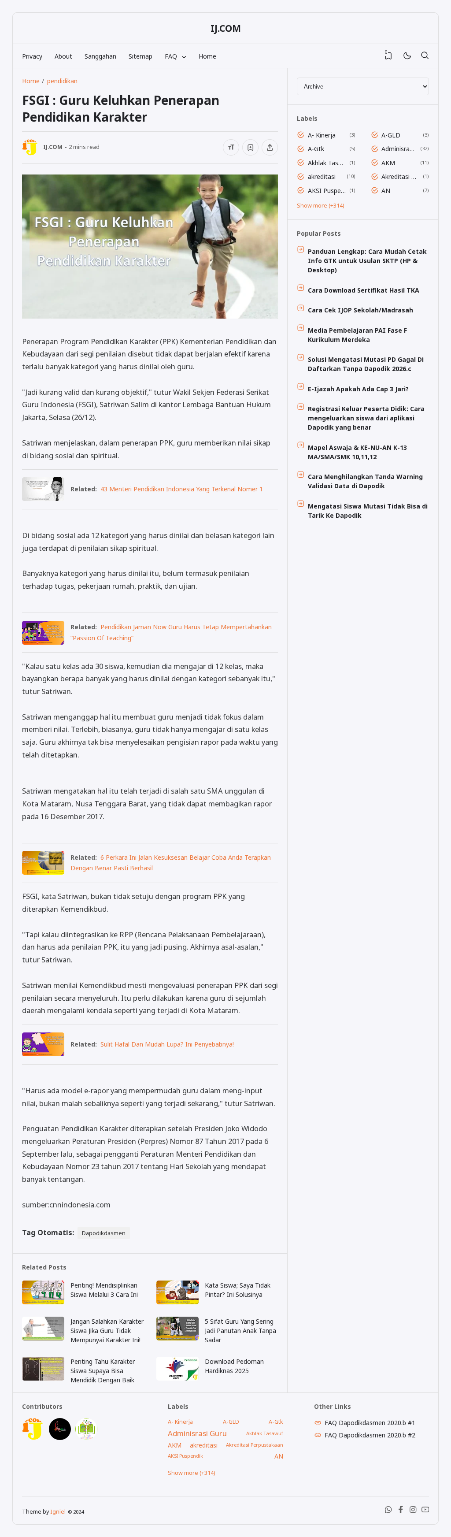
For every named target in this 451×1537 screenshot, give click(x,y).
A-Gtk (316, 149)
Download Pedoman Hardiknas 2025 (234, 1366)
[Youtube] (425, 1511)
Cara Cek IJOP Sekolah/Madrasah (360, 310)
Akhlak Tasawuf (327, 163)
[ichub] (86, 1437)
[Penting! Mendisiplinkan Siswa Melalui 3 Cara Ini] (43, 1302)
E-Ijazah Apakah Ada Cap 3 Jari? (358, 389)
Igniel (58, 1511)
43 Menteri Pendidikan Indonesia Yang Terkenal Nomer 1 (181, 489)
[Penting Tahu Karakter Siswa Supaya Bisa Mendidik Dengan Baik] (43, 1378)
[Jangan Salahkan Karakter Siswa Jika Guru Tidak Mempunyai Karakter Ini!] (43, 1338)
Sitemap (140, 56)
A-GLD (390, 135)
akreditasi (322, 176)
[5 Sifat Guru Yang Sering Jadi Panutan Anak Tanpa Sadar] (177, 1338)
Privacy (32, 56)
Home (207, 56)
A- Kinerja (322, 135)
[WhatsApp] (388, 1511)
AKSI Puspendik (327, 190)
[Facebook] (401, 1511)
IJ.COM (226, 28)
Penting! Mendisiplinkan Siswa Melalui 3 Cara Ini (104, 1290)
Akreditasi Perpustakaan (400, 176)
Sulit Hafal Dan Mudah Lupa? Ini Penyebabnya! (167, 1044)
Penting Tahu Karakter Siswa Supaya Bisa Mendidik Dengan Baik (102, 1370)
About (63, 56)
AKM (388, 163)
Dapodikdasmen (104, 1233)
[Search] (425, 56)
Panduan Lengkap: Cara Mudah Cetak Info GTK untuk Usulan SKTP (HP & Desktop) (367, 260)
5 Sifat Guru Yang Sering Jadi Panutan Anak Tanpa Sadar (240, 1330)
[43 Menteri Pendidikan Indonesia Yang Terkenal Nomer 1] (43, 498)
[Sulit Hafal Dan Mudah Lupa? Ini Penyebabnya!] (43, 1053)
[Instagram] (413, 1511)
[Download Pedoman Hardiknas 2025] (177, 1378)
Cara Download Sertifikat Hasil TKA (363, 290)
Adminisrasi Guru (399, 149)
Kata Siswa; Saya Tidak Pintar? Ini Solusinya (237, 1290)
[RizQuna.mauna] (60, 1437)
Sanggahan (100, 56)
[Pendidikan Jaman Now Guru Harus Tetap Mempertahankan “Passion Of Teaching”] (43, 642)
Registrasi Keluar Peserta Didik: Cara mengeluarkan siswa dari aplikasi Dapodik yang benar (366, 418)
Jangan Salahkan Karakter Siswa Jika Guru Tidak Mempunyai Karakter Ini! (107, 1330)
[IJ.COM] (33, 1437)
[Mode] (406, 56)
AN (385, 190)
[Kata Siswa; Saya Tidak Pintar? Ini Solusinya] (177, 1302)
